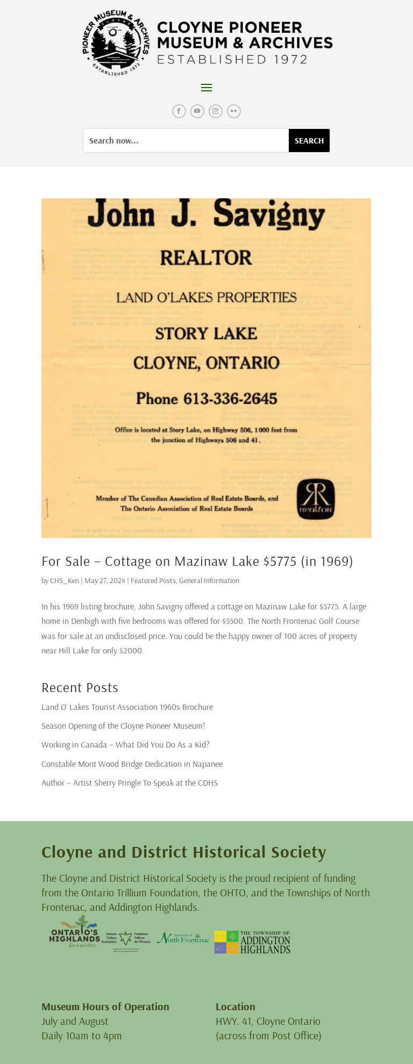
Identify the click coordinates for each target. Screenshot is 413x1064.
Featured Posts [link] (153, 580)
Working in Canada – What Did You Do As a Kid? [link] (125, 744)
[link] (206, 43)
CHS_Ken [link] (64, 580)
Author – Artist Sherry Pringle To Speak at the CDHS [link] (129, 782)
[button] (206, 87)
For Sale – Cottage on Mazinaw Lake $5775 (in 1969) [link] (197, 561)
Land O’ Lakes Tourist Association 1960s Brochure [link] (127, 706)
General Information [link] (209, 580)
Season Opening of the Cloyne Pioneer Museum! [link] (123, 725)
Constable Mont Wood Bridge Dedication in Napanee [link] (132, 763)
